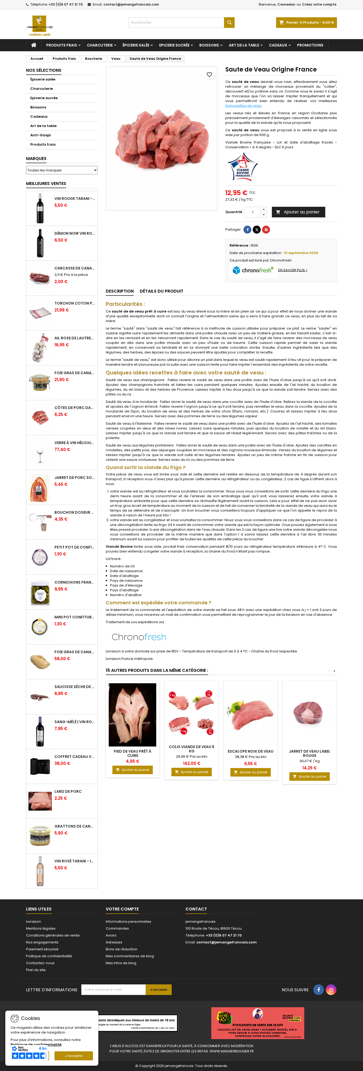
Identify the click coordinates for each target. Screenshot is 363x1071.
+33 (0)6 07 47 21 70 (66, 4)
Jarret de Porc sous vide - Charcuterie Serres (74, 477)
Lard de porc (68, 791)
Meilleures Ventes (46, 183)
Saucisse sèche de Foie (74, 687)
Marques (36, 158)
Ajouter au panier (298, 212)
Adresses (114, 942)
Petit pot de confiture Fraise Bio (74, 547)
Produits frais (61, 45)
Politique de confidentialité (49, 956)
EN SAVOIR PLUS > (292, 269)
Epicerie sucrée (174, 45)
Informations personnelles (128, 921)
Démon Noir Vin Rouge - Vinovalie (74, 233)
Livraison (33, 921)
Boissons (209, 45)
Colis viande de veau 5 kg (191, 749)
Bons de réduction (121, 949)
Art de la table (244, 45)
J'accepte (74, 1055)
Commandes (117, 928)
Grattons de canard (74, 826)
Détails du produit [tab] (161, 291)
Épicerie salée (136, 45)
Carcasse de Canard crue (74, 268)
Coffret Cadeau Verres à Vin (74, 756)
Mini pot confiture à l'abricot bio (74, 617)
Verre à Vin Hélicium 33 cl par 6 (74, 443)
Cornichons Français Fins (74, 582)
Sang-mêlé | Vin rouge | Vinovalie (74, 722)
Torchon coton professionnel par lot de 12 (74, 303)
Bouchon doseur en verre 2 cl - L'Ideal (74, 512)
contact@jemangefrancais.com (131, 4)
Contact (196, 909)
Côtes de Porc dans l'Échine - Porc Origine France (74, 408)
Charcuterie (100, 45)
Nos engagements (42, 942)
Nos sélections (43, 70)
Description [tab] (120, 291)
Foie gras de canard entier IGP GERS (74, 373)
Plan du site (36, 969)
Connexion (286, 4)
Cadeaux (278, 45)
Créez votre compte (319, 4)
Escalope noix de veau (250, 751)
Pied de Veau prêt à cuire (132, 753)
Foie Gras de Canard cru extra (74, 652)
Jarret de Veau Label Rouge (309, 753)
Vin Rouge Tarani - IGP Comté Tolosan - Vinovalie (74, 198)
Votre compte (122, 909)
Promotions (310, 45)
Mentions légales (41, 928)
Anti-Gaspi (40, 135)
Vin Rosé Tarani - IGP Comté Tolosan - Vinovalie (74, 861)
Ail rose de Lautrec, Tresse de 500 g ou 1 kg (74, 338)
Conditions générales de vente (53, 935)
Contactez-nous (40, 962)
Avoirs (111, 935)
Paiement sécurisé (42, 949)
